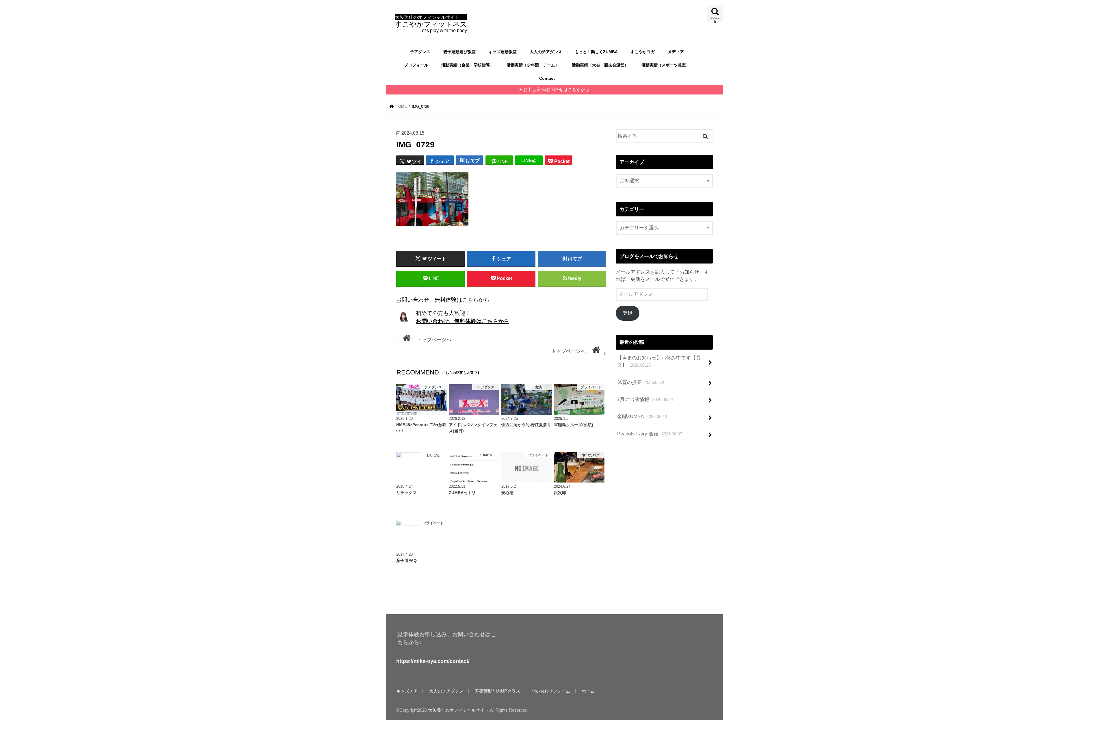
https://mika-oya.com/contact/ (433, 661)
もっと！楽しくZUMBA (596, 51)
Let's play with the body (431, 23)
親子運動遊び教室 (459, 51)
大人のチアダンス (546, 51)
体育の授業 (641, 382)
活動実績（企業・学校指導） (467, 65)
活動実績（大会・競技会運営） (600, 65)
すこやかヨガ (642, 51)
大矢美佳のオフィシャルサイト (458, 710)
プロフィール (416, 65)
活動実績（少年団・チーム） (533, 65)
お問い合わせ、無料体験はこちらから (462, 321)
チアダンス (420, 51)
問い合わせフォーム (550, 691)
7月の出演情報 (645, 399)
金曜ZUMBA (642, 416)
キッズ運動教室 (502, 51)
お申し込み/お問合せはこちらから (556, 89)
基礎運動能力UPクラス (497, 691)
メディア (676, 51)
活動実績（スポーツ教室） (665, 65)
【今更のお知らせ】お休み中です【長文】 (659, 361)
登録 (627, 313)
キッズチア (407, 691)
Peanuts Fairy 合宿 (649, 434)
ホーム (588, 691)
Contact (547, 78)
